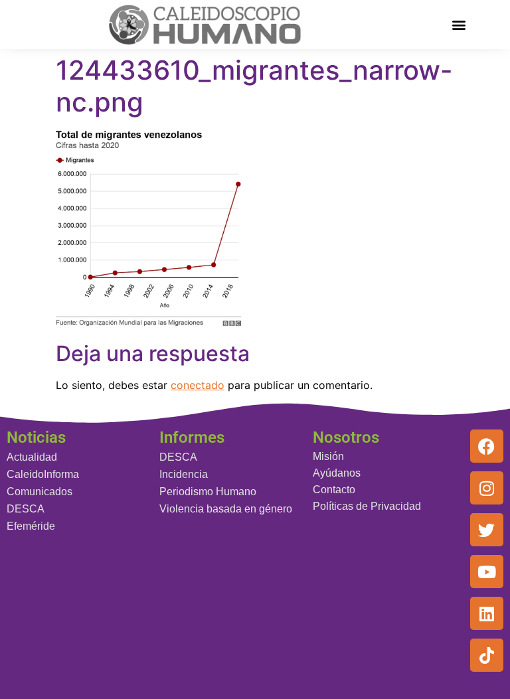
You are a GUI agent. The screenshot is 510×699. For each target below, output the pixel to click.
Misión (328, 456)
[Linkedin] (486, 613)
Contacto (334, 489)
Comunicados (39, 491)
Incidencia (183, 474)
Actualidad (32, 457)
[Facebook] (486, 446)
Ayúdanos (337, 473)
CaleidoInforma (43, 474)
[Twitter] (486, 529)
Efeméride (31, 526)
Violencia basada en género (225, 508)
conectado (197, 385)
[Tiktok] (486, 655)
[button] (459, 24)
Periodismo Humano (207, 491)
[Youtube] (486, 571)
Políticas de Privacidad (367, 506)
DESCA (25, 508)
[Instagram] (486, 488)
